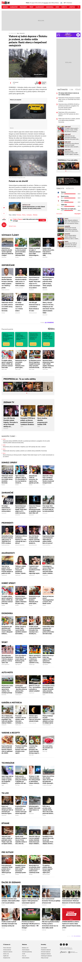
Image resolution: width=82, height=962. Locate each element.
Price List (24, 955)
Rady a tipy (31, 754)
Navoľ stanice (59, 213)
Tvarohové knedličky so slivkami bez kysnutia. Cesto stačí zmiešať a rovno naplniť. (21, 749)
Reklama (24, 944)
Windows (31, 785)
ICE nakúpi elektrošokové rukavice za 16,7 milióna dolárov (6, 508)
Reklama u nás (25, 947)
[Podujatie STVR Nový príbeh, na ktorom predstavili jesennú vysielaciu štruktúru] (28, 410)
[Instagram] (64, 944)
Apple (3, 785)
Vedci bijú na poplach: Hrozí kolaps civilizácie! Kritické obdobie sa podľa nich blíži (7, 569)
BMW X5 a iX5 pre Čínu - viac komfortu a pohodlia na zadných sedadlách (35, 688)
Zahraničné (13, 7)
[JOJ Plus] (58, 209)
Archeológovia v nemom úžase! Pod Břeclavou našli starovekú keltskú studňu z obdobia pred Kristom (48, 569)
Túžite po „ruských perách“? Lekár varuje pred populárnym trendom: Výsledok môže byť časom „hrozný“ (20, 569)
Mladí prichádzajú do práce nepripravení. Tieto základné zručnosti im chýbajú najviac (48, 719)
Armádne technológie (47, 785)
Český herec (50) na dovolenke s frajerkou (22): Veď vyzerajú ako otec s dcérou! (24, 446)
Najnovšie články (9, 436)
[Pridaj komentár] (4, 208)
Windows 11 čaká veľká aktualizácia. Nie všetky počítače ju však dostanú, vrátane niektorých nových (34, 779)
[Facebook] (61, 944)
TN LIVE (5, 793)
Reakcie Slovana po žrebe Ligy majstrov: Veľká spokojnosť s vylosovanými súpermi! (48, 659)
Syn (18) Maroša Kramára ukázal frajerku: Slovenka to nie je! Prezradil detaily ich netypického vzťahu (11, 422)
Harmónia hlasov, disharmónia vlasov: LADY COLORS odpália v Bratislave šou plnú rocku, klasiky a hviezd (48, 364)
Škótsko (35, 215)
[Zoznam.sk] (64, 952)
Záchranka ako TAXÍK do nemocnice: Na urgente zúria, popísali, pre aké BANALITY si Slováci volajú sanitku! (35, 479)
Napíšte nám (6, 955)
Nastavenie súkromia (7, 951)
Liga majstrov (18, 664)
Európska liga (31, 664)
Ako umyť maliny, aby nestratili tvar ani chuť (48, 747)
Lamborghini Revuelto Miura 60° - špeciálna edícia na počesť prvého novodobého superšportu (21, 689)
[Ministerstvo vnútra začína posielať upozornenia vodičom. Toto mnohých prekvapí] (7, 679)
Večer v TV (70, 188)
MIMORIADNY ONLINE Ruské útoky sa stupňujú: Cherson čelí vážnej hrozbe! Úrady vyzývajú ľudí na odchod (72, 229)
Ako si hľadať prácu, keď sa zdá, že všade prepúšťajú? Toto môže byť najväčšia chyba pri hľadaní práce (7, 719)
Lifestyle (72, 7)
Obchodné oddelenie (45, 951)
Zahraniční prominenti (19, 545)
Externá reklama (25, 949)
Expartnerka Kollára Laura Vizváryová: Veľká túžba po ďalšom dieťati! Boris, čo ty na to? (48, 539)
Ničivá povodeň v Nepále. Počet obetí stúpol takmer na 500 (34, 809)
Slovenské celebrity (69, 178)
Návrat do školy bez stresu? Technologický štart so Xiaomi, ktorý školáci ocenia (48, 599)
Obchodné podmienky (27, 951)
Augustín (46, 2)
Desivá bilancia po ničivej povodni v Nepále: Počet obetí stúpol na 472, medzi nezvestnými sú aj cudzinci (28, 455)
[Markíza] (58, 192)
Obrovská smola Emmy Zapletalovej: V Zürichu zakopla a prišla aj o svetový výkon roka (7, 659)
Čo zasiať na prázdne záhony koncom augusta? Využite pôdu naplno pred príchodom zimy (48, 869)
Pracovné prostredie (47, 724)
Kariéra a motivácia (12, 702)
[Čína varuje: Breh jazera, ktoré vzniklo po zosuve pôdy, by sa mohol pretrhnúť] (48, 500)
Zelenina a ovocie (46, 874)
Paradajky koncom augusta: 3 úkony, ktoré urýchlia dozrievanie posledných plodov (20, 869)
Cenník (23, 953)
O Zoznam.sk (6, 944)
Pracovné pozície (7, 329)
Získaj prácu (4, 724)
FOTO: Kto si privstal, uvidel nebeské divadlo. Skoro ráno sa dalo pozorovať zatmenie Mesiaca (48, 809)
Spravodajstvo (44, 947)
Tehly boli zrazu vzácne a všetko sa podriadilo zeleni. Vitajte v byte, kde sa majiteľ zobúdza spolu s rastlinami (7, 840)
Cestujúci (29, 215)
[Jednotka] (58, 201)
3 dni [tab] (71, 90)
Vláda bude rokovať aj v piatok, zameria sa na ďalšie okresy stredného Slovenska (25, 451)
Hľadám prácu (18, 724)
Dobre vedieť (4, 369)
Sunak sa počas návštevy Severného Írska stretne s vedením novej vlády (48, 251)
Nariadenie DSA (6, 957)
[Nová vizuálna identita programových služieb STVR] (44, 410)
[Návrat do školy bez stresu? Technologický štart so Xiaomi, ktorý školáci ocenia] (48, 590)
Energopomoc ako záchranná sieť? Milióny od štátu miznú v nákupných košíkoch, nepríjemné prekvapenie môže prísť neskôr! (7, 630)
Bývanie (5, 823)
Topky (18, 33)
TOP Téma (17, 785)
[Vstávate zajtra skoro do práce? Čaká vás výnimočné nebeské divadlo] (35, 709)
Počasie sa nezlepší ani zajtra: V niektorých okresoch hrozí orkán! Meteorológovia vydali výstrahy (35, 251)
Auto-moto (7, 672)
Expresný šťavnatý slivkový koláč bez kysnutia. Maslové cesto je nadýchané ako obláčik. (7, 749)
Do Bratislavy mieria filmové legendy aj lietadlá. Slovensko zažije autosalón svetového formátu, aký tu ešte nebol (48, 689)
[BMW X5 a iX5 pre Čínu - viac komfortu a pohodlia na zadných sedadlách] (35, 679)
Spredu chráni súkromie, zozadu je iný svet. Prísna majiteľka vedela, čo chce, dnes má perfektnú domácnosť (21, 840)
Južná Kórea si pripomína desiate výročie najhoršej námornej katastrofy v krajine (7, 251)
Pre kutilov (8, 852)
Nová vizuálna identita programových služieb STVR (42, 421)
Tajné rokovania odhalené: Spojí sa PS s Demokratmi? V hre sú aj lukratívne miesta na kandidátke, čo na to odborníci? (21, 479)
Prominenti (23, 7)
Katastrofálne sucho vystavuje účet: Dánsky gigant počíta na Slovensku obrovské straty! (48, 630)
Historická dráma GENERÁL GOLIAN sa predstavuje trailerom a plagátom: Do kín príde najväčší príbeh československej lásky (26, 441)
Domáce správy (9, 462)
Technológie (8, 762)
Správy (21, 426)
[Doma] (58, 205)
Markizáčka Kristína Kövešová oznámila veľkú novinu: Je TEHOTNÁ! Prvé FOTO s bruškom (7, 539)
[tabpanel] (68, 107)
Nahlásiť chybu (12, 226)
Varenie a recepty (11, 732)
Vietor (23, 215)
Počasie (19, 215)
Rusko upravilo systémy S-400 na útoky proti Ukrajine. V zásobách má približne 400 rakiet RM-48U (21, 779)
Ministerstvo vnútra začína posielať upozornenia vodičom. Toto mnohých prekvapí (7, 689)
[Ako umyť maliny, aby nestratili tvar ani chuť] (48, 740)
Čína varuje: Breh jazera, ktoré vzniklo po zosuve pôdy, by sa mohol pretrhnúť (48, 508)
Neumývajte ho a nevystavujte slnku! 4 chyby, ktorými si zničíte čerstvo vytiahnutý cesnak (34, 869)
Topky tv (64, 7)
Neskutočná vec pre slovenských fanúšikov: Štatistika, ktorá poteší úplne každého (20, 364)
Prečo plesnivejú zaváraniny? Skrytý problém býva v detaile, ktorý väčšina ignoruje (7, 869)
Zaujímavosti (40, 7)
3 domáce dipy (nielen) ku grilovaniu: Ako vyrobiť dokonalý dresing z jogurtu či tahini (34, 749)
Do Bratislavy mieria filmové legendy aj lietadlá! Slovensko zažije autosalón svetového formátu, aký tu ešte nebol (35, 364)
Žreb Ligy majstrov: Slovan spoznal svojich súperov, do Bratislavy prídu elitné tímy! (20, 659)
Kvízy (57, 7)
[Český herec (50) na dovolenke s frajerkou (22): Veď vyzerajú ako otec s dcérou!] (21, 530)
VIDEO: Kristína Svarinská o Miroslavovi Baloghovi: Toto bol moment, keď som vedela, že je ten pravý (71, 181)
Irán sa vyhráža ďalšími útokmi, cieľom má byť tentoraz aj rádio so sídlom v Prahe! (72, 237)
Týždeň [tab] (77, 90)
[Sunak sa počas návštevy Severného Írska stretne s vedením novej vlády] (48, 242)
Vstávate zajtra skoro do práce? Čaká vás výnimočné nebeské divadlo (35, 718)
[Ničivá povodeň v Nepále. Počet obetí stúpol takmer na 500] (35, 800)
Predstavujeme (18, 694)
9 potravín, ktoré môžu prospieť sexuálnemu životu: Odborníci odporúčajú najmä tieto (34, 569)
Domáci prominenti (5, 545)
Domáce (5, 7)
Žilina (44, 484)
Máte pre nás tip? (44, 957)
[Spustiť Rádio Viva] (68, 33)
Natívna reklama (25, 957)
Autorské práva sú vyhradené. (66, 949)
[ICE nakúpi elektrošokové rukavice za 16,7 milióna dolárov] (7, 500)
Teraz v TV (60, 188)
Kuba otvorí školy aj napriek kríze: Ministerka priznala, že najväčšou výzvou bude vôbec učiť (35, 509)
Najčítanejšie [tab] (62, 90)
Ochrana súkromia (7, 949)
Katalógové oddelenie (46, 953)
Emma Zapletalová (5, 664)
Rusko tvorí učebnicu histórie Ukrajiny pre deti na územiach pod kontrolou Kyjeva (7, 809)
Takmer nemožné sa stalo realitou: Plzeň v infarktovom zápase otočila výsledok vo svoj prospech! (35, 659)
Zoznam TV (9, 402)
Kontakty (43, 944)
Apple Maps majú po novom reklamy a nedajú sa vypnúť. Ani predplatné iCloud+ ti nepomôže (7, 779)
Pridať (43, 220)
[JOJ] (58, 196)
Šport (31, 7)
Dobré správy (9, 583)
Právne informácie (7, 947)
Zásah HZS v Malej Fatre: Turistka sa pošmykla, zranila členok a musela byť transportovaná (48, 479)
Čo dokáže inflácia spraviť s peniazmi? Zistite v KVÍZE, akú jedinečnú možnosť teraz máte (7, 364)
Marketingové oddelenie (46, 955)
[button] (39, 83)
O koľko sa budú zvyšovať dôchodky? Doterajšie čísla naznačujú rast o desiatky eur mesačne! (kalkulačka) (34, 630)
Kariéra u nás (6, 953)
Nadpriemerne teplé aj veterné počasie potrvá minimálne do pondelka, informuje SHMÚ (21, 251)
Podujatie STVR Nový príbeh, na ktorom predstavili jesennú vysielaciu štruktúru (27, 421)
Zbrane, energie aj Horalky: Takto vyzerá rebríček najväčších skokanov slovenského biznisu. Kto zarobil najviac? (21, 630)
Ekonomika (49, 7)
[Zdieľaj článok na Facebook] (4, 213)
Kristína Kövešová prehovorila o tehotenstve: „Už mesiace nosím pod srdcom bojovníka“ (20, 809)
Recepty (3, 874)
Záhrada (17, 874)
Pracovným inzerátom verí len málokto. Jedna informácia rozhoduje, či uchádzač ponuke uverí (20, 719)
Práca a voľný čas (32, 723)
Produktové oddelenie (46, 949)
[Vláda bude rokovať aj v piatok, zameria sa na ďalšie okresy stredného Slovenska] (7, 469)
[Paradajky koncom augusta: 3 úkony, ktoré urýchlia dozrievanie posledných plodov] (21, 859)
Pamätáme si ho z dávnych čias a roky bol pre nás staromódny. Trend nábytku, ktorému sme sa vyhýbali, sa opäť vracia (48, 840)
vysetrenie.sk (31, 575)
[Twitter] (67, 944)
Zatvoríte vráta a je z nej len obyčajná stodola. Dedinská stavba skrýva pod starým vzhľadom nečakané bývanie (34, 840)
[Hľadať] (78, 7)
